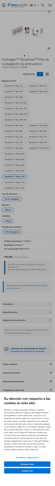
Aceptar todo (27, 471)
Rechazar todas (27, 464)
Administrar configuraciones (27, 457)
